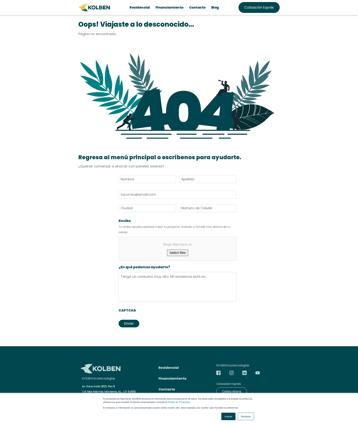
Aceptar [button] (228, 416)
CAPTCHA (127, 310)
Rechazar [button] (246, 416)
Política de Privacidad (179, 402)
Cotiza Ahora (231, 391)
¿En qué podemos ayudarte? (144, 267)
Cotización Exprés (259, 7)
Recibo (125, 221)
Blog (215, 7)
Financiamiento (169, 7)
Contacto (197, 7)
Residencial (140, 7)
